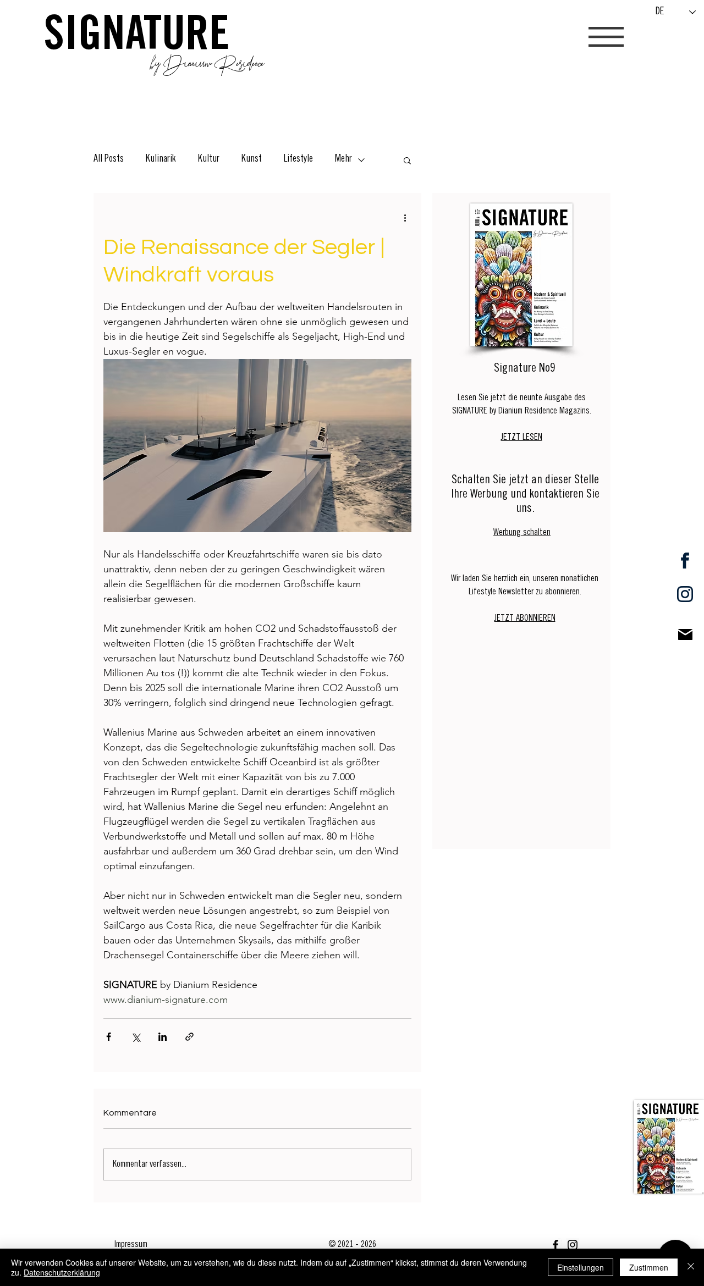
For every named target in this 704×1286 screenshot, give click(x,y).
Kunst (251, 159)
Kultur (208, 159)
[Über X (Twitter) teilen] (135, 1036)
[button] (606, 37)
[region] (669, 1146)
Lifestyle (298, 159)
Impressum (130, 1244)
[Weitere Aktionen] (404, 217)
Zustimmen (648, 1267)
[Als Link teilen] (189, 1036)
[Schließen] (690, 1267)
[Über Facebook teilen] (108, 1036)
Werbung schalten (522, 532)
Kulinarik (161, 159)
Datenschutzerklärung (62, 1272)
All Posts (109, 159)
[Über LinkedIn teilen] (162, 1036)
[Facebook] (555, 1244)
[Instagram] (572, 1244)
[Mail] (685, 634)
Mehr (343, 159)
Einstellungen (580, 1267)
